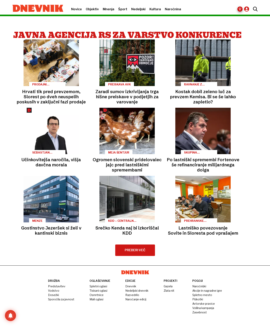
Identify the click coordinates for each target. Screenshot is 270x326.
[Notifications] (10, 315)
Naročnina (173, 9)
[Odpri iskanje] (254, 9)
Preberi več (135, 250)
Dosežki (53, 295)
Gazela (168, 286)
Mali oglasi (96, 299)
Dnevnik (130, 286)
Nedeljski (138, 9)
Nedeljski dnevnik (136, 290)
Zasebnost (199, 312)
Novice (76, 9)
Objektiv (92, 9)
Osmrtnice (97, 295)
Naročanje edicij (135, 299)
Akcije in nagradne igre (207, 290)
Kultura (155, 9)
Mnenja (108, 9)
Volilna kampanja (203, 308)
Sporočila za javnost (61, 299)
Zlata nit (169, 290)
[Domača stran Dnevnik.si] (35, 9)
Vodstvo (53, 290)
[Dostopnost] (240, 9)
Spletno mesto (202, 295)
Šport (122, 9)
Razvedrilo (132, 295)
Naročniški (199, 286)
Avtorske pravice (203, 303)
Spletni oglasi (98, 286)
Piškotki (197, 299)
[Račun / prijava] (247, 9)
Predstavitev (56, 286)
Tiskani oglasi (98, 290)
